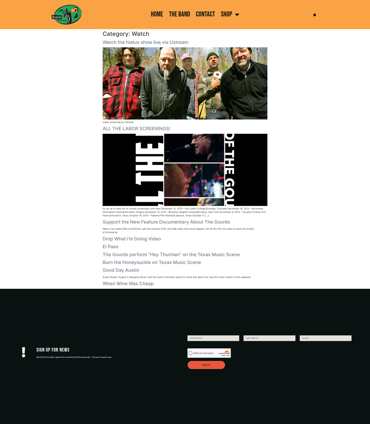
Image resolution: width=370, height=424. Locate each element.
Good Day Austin (121, 270)
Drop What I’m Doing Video (132, 239)
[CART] (314, 14)
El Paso (110, 246)
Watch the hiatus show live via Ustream (145, 42)
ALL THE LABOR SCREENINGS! (136, 128)
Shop (226, 14)
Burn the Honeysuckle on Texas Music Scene (152, 262)
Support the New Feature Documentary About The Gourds (166, 222)
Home (157, 14)
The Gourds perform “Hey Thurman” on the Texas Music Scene (171, 254)
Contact (205, 14)
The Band (179, 14)
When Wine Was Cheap (128, 283)
